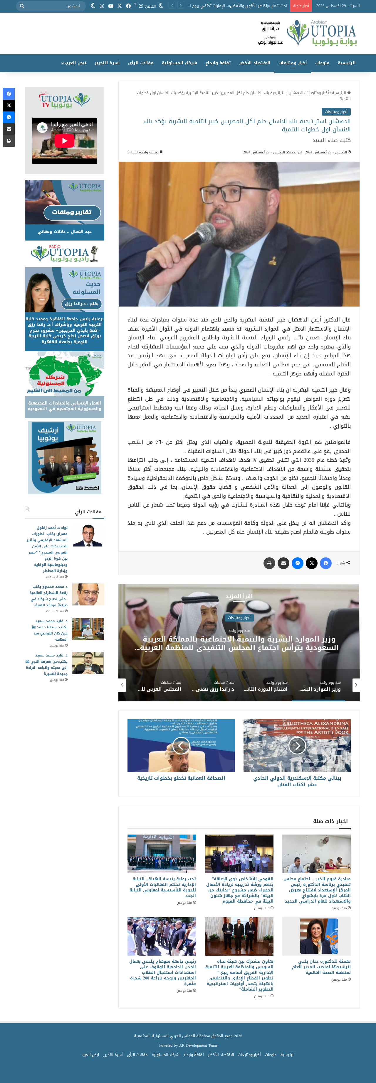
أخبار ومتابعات (292, 63)
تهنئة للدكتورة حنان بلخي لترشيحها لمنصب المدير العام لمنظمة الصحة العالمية (321, 967)
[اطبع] (269, 563)
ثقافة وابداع (218, 63)
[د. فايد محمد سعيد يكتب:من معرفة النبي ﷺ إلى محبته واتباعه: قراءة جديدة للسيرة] (88, 663)
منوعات (322, 63)
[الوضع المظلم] (93, 6)
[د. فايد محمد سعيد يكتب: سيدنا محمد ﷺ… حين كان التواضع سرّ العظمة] (88, 629)
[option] (136, 642)
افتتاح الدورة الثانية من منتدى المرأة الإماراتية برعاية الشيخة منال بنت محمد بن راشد (136, 643)
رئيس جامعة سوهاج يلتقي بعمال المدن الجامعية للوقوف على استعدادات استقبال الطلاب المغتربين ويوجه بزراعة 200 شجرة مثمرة (162, 972)
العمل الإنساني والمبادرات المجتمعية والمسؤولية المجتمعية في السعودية (64, 406)
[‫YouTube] (110, 6)
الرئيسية (347, 63)
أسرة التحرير (107, 63)
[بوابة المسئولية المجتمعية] (188, 33)
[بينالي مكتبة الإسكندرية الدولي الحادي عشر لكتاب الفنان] (297, 745)
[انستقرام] (102, 6)
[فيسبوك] (128, 6)
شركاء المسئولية (179, 63)
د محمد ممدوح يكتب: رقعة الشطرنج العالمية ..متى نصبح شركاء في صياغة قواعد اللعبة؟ (48, 595)
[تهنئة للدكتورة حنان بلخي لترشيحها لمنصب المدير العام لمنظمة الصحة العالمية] (316, 936)
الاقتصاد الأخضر (254, 63)
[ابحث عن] (22, 6)
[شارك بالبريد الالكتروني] (283, 563)
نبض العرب (75, 63)
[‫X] (119, 6)
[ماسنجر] (297, 563)
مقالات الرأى (141, 63)
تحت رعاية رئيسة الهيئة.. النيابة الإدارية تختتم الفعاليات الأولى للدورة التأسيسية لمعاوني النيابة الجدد (163, 887)
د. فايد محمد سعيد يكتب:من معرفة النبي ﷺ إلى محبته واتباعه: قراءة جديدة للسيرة (47, 664)
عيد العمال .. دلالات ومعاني (65, 232)
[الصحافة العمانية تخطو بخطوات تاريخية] (181, 745)
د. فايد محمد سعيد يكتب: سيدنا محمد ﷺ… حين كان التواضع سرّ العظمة (48, 630)
